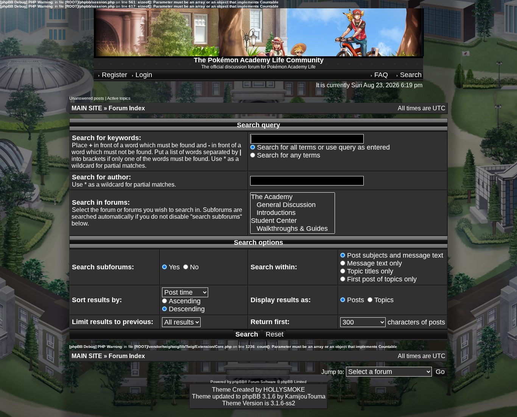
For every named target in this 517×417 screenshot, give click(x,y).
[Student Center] (293, 221)
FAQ (380, 75)
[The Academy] (293, 197)
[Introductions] (293, 213)
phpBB (238, 382)
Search (410, 75)
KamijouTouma (305, 396)
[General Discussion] (293, 205)
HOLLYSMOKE (284, 389)
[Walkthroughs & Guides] (293, 229)
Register (113, 75)
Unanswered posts (86, 98)
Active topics (119, 98)
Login (143, 75)
